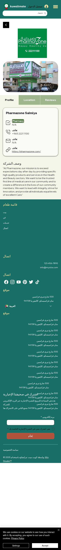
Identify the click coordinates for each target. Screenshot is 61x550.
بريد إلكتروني (47, 417)
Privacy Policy (17, 538)
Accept (45, 545)
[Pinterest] (25, 282)
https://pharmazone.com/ (26, 151)
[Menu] (55, 7)
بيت (4, 212)
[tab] (9, 100)
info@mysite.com (49, 267)
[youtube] (19, 282)
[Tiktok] (37, 282)
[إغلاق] (56, 531)
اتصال (5, 228)
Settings (16, 545)
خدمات (6, 223)
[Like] (6, 282)
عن (4, 217)
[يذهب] (6, 25)
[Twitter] (31, 282)
